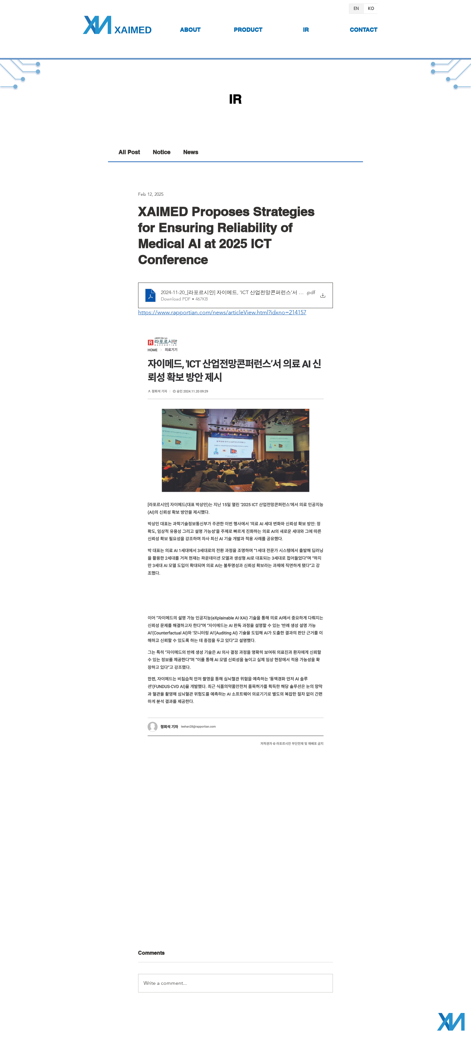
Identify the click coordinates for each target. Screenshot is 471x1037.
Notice (161, 152)
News (190, 152)
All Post (129, 152)
